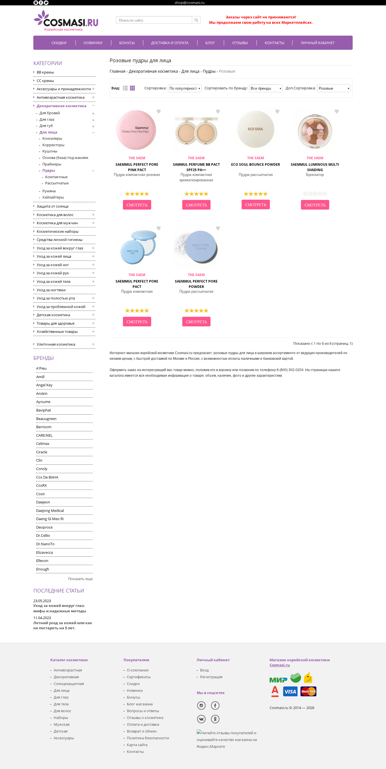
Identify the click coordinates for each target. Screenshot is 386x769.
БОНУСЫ (127, 42)
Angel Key (44, 384)
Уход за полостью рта (56, 298)
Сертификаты (139, 676)
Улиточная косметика (56, 344)
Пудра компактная (137, 291)
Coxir (40, 493)
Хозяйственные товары (57, 331)
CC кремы (45, 80)
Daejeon (43, 502)
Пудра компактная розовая (137, 175)
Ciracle (41, 451)
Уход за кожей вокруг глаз (60, 248)
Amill (40, 376)
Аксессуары (64, 737)
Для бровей (50, 112)
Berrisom (43, 426)
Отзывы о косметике (145, 717)
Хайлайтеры (53, 197)
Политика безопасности (148, 737)
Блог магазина (140, 703)
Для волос (62, 710)
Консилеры (52, 138)
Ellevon (42, 560)
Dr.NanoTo (45, 543)
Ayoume (43, 401)
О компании (138, 670)
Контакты (274, 42)
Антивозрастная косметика (60, 97)
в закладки (158, 111)
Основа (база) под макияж (65, 157)
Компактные (56, 176)
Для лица (48, 132)
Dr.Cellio (43, 535)
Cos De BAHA (47, 477)
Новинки (93, 42)
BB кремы (45, 72)
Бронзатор (315, 175)
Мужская (62, 724)
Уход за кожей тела (53, 281)
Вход (204, 670)
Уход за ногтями (51, 289)
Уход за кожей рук (53, 272)
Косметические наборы (58, 231)
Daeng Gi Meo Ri (50, 518)
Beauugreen (46, 418)
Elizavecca (44, 552)
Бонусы (133, 697)
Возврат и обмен (142, 731)
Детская (61, 731)
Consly (41, 468)
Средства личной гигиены (60, 239)
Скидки (58, 42)
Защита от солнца (52, 206)
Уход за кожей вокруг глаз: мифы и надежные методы (59, 608)
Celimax (42, 443)
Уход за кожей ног (53, 264)
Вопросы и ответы (143, 710)
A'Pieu (41, 368)
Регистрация (211, 676)
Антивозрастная (68, 670)
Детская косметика (53, 314)
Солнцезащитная (69, 683)
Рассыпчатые (57, 183)
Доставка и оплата (169, 42)
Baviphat (43, 410)
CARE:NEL (44, 435)
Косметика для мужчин (57, 222)
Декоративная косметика (61, 105)
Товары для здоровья (55, 323)
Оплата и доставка (143, 724)
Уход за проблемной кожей (61, 306)
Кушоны (49, 151)
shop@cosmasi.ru (190, 2)
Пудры (48, 170)
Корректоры (53, 144)
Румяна (49, 190)
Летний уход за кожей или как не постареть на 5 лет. (62, 625)
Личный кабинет (318, 42)
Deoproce (44, 527)
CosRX (41, 485)
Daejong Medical (50, 510)
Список (125, 88)
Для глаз (47, 119)
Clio (39, 460)
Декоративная (66, 676)
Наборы (61, 717)
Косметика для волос (55, 214)
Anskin (41, 393)
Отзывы (240, 42)
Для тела (61, 703)
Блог (210, 42)
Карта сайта (137, 744)
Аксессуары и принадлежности (64, 88)
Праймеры (51, 164)
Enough (42, 569)
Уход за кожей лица (54, 256)
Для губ (46, 125)
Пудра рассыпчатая (256, 175)
